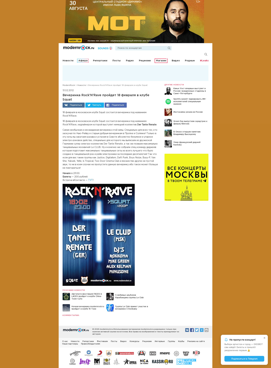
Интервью (160, 341)
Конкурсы (134, 341)
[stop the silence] (176, 353)
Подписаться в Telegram (244, 358)
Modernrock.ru (79, 47)
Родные (190, 61)
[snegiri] (142, 353)
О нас (65, 341)
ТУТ (90, 180)
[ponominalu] (124, 353)
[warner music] (89, 353)
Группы (171, 341)
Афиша (83, 61)
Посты (116, 61)
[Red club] (197, 353)
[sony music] (99, 353)
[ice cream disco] (109, 353)
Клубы (181, 341)
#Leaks (204, 61)
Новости (68, 61)
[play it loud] (186, 353)
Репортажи (100, 61)
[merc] (165, 353)
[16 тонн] (75, 353)
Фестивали (102, 341)
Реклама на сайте (196, 341)
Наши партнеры (70, 344)
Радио (130, 61)
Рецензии (145, 61)
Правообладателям (90, 344)
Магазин (161, 61)
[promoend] (152, 353)
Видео (176, 61)
